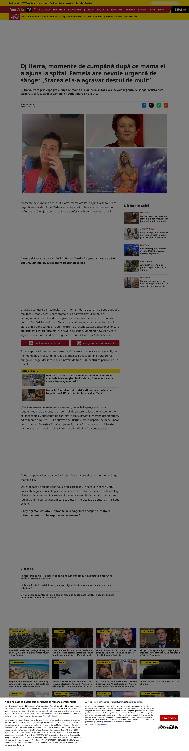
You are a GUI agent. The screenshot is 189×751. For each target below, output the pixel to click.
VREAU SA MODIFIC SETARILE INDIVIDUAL (168, 726)
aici (22, 735)
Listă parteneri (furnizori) (96, 724)
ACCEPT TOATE (169, 718)
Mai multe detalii (50, 716)
